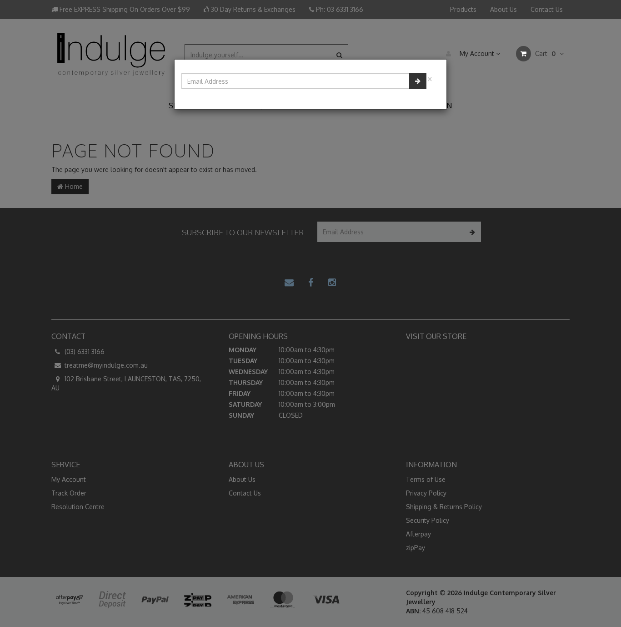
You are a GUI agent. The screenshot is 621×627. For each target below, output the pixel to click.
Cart (544, 53)
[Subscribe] (417, 81)
